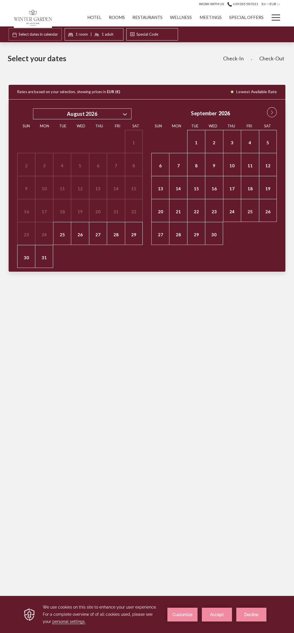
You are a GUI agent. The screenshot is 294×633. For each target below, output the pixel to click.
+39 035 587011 (245, 4)
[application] (147, 614)
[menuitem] (94, 17)
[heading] (99, 61)
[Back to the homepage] (33, 18)
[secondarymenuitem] (211, 4)
